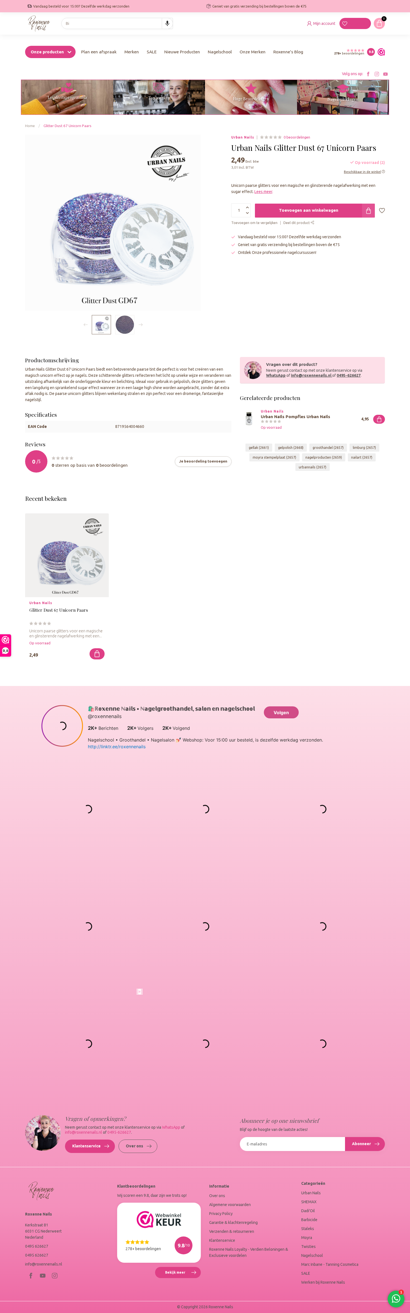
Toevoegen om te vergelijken (254, 223)
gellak (259, 447)
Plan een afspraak (99, 51)
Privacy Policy (221, 1213)
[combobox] (117, 23)
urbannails (312, 467)
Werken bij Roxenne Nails (323, 1282)
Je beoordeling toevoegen (203, 461)
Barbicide (309, 1219)
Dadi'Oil (308, 1211)
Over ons (134, 1146)
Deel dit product (297, 223)
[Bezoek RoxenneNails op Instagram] (377, 74)
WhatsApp (276, 375)
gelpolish (290, 447)
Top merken (159, 98)
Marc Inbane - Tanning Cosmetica (329, 1264)
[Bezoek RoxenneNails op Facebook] (368, 74)
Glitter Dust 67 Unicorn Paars (67, 126)
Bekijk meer (183, 1274)
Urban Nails (242, 137)
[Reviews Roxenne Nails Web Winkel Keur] (380, 52)
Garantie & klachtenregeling (233, 1222)
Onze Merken (253, 51)
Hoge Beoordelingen (251, 98)
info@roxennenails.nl (311, 375)
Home (30, 126)
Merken (131, 51)
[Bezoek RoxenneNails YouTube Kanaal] (385, 74)
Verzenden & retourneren (231, 1231)
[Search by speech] (167, 23)
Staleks (307, 1228)
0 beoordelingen (297, 137)
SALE (151, 51)
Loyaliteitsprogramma (67, 97)
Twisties (308, 1246)
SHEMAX (309, 1202)
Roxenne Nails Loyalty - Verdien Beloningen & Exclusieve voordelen (248, 1252)
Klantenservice (86, 1146)
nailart (361, 457)
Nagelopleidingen (342, 99)
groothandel (328, 447)
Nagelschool (220, 51)
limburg (364, 447)
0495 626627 (36, 1246)
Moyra (306, 1237)
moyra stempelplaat (274, 457)
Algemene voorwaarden (230, 1204)
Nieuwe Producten (182, 51)
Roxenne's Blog (288, 51)
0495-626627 (349, 375)
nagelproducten (323, 457)
